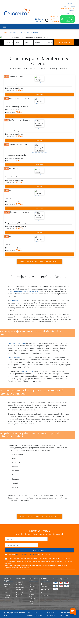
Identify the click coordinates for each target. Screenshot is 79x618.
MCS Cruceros (28, 371)
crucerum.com (20, 613)
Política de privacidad (51, 614)
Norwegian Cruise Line (17, 343)
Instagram (46, 595)
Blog (5, 592)
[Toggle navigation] (4, 27)
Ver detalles (39, 94)
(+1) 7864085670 (68, 8)
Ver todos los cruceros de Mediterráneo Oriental (39, 261)
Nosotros (7, 589)
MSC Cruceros (39, 103)
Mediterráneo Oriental (29, 33)
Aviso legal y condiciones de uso (34, 614)
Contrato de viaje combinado (66, 614)
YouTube (46, 589)
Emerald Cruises (39, 195)
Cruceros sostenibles (20, 593)
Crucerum (14, 300)
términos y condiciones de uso (26, 554)
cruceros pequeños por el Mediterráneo (23, 291)
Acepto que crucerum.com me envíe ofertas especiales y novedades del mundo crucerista (39, 558)
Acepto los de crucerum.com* (29, 554)
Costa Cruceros (14, 357)
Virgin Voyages (39, 82)
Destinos (13, 33)
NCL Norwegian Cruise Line (39, 128)
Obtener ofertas (40, 550)
